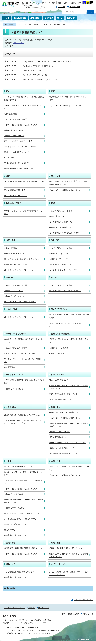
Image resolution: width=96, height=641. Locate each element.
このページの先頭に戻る (83, 600)
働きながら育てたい (59, 309)
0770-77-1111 (17, 623)
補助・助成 (10, 564)
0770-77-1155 (18, 43)
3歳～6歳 (10, 277)
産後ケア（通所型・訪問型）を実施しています (40, 80)
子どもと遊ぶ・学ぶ (14, 374)
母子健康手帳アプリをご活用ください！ (20, 168)
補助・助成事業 (57, 374)
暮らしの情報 (20, 18)
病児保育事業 (9, 157)
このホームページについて (14, 608)
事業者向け (35, 18)
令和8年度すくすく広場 (13, 130)
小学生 (54, 277)
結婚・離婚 (55, 543)
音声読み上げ (75, 7)
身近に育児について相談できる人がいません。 (22, 415)
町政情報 (49, 18)
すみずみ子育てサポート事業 (15, 119)
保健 (8, 176)
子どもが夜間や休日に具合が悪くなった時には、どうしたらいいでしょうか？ (23, 421)
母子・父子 (55, 176)
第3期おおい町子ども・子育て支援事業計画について (23, 107)
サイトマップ (43, 608)
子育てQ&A (11, 407)
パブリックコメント (59, 564)
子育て (9, 461)
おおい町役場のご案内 (71, 614)
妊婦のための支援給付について (16, 152)
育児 (8, 91)
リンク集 (31, 608)
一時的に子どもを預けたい (17, 334)
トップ (7, 18)
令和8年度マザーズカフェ (14, 136)
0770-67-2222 (21, 633)
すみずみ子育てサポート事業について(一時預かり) (23, 360)
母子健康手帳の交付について (15, 196)
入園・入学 (55, 461)
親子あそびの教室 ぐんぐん (33, 71)
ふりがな (61, 7)
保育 (53, 91)
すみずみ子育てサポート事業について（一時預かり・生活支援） (47, 62)
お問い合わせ (88, 614)
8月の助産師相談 (11, 114)
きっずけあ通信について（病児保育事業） (21, 147)
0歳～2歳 (55, 240)
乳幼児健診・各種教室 (60, 334)
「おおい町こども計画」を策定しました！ (39, 66)
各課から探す (33, 24)
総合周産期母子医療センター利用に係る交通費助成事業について (68, 387)
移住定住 (71, 18)
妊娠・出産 (55, 407)
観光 (60, 18)
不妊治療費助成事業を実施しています (19, 190)
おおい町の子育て (13, 203)
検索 (90, 12)
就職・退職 (10, 543)
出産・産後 (10, 240)
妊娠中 (54, 203)
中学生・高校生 (12, 309)
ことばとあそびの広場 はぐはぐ (35, 75)
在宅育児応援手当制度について (16, 163)
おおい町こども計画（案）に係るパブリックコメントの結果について (68, 573)
